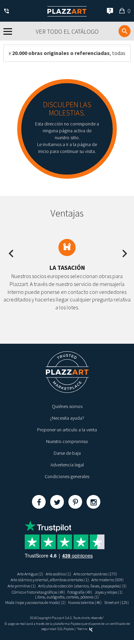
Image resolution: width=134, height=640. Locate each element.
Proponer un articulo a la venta (67, 430)
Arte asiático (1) (58, 573)
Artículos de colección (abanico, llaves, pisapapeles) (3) (82, 585)
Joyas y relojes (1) (108, 592)
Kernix (83, 629)
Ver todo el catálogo (67, 31)
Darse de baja (67, 453)
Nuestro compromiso (67, 441)
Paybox (69, 629)
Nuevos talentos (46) (85, 602)
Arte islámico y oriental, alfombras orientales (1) (50, 579)
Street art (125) (116, 602)
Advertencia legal (67, 465)
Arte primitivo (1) (22, 585)
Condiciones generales (67, 476)
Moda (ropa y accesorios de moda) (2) (35, 602)
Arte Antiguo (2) (30, 573)
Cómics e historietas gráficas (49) (38, 592)
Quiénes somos (67, 406)
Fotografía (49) (79, 592)
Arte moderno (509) (107, 579)
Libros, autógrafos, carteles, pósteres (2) (67, 596)
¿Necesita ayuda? (67, 418)
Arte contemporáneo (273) (95, 573)
